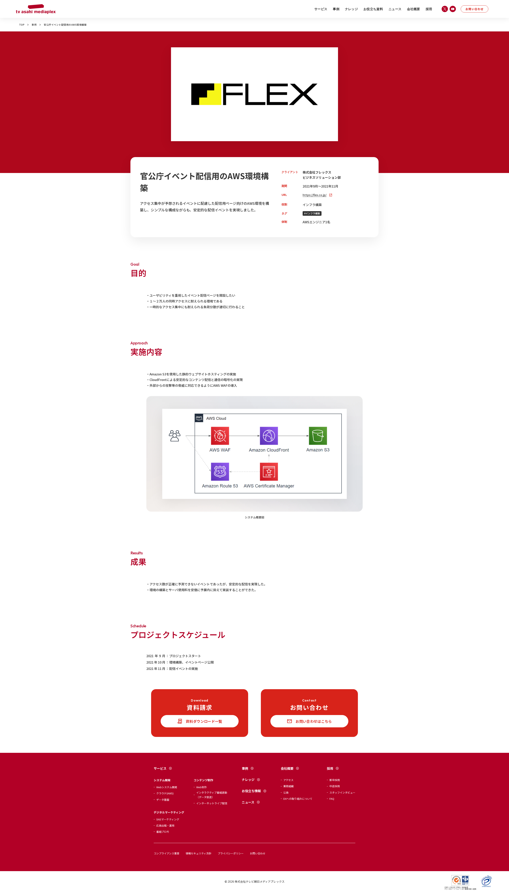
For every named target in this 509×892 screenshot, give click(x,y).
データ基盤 (162, 800)
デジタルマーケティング (169, 812)
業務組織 (288, 786)
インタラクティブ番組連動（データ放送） (211, 795)
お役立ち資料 (373, 9)
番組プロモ (162, 832)
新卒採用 (334, 780)
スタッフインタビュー (342, 792)
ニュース (395, 9)
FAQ (331, 799)
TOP (21, 24)
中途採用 (334, 786)
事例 (336, 9)
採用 (429, 9)
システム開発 (162, 780)
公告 (285, 792)
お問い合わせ (474, 9)
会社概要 (413, 9)
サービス (320, 9)
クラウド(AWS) (165, 793)
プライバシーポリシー (231, 853)
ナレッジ (351, 9)
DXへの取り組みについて (297, 799)
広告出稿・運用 (165, 825)
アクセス (288, 780)
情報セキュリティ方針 (198, 853)
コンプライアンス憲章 (166, 853)
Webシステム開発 (166, 787)
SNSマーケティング (167, 819)
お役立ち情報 (251, 790)
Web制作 (201, 787)
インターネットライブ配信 (211, 803)
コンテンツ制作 (203, 780)
